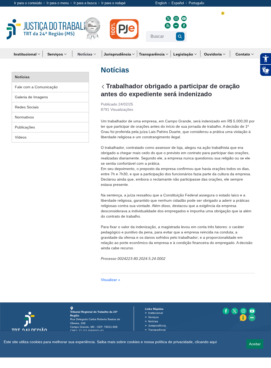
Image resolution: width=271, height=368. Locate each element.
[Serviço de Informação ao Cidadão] (222, 13)
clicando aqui (206, 342)
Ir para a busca (85, 3)
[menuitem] (27, 54)
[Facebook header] (183, 25)
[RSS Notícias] (167, 25)
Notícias (153, 321)
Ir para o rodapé (113, 3)
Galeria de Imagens (31, 97)
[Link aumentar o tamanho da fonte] (229, 13)
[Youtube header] (183, 18)
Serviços (153, 317)
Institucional (155, 312)
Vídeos (20, 137)
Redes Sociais (27, 107)
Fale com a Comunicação (36, 87)
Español (177, 3)
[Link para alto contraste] (241, 13)
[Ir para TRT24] (49, 29)
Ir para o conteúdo (28, 3)
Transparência (157, 329)
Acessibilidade (202, 13)
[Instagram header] (175, 18)
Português (196, 3)
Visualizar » (110, 280)
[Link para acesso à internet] (252, 13)
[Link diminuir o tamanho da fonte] (236, 13)
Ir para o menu (58, 3)
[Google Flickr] (175, 25)
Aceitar (255, 344)
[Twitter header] (167, 18)
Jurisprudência (157, 325)
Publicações (25, 127)
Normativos (24, 117)
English (161, 3)
